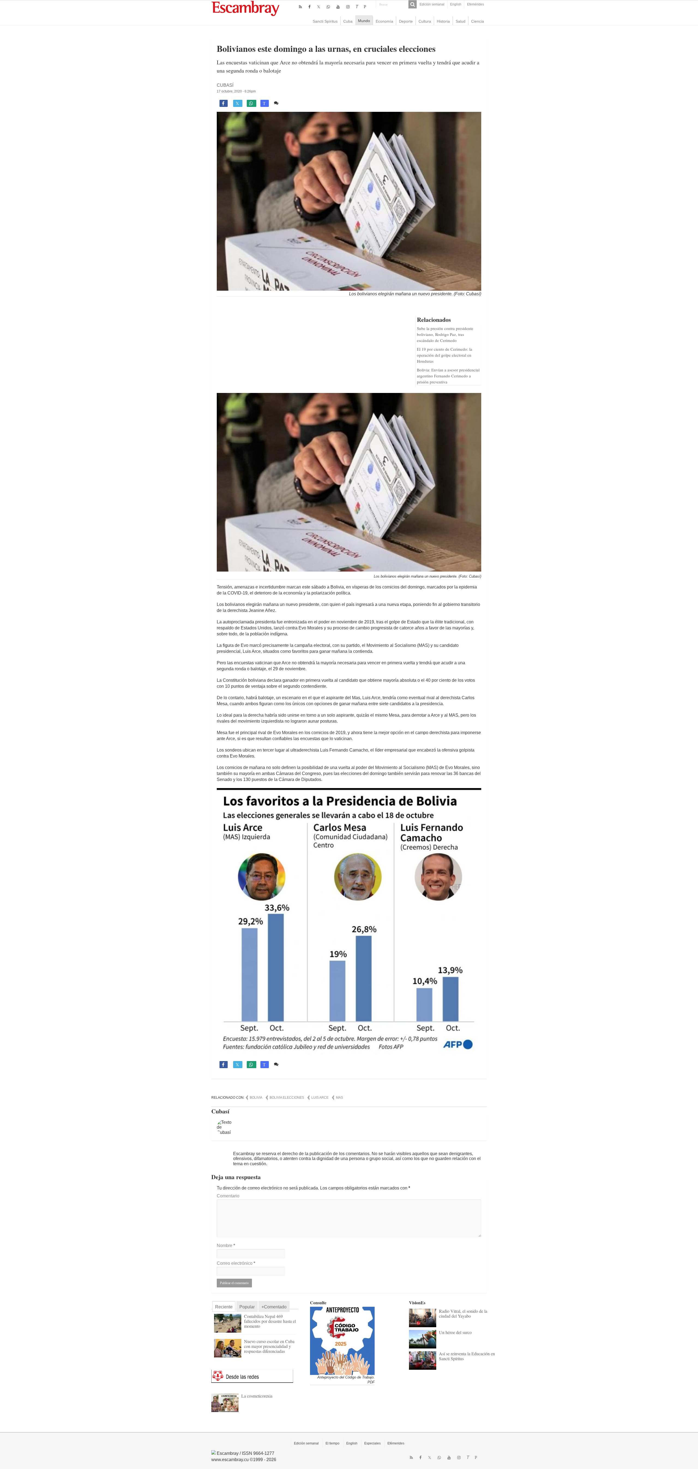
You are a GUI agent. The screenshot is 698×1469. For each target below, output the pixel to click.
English (455, 4)
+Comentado (274, 1307)
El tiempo (332, 1443)
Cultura (425, 21)
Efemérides (475, 4)
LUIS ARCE (320, 1098)
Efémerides (395, 1443)
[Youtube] (338, 7)
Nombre (226, 1245)
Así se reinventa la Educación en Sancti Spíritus (467, 1356)
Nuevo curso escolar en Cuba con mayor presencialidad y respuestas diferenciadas (269, 1346)
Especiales (372, 1443)
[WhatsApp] (328, 7)
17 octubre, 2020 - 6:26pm (236, 91)
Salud (460, 21)
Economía (384, 21)
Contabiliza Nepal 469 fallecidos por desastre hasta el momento (270, 1321)
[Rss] (300, 7)
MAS (339, 1098)
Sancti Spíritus (325, 21)
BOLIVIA (256, 1098)
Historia (443, 21)
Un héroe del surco (455, 1332)
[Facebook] (309, 7)
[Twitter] (319, 7)
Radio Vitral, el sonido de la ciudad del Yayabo (463, 1313)
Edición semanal (432, 4)
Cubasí (225, 85)
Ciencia (477, 21)
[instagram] (348, 7)
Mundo (364, 21)
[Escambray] (245, 8)
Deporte (406, 21)
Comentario (228, 1196)
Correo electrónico (236, 1263)
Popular (247, 1307)
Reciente (224, 1307)
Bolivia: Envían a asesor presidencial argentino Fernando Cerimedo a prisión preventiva (448, 375)
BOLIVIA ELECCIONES (287, 1098)
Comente (290, 103)
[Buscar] (412, 4)
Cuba (348, 21)
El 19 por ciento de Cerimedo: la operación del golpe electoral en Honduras (444, 355)
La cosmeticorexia (256, 1396)
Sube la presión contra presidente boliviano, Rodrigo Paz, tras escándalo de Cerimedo (445, 334)
